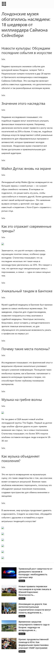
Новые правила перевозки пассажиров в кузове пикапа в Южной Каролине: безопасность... (35, 590)
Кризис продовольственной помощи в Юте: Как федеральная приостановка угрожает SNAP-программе (33, 643)
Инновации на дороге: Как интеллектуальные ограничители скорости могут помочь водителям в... (35, 608)
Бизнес (22, 598)
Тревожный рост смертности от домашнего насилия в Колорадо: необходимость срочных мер (35, 573)
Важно (21, 581)
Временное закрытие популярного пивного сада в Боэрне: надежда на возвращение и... (34, 626)
